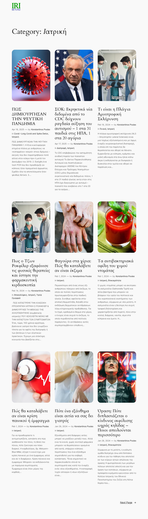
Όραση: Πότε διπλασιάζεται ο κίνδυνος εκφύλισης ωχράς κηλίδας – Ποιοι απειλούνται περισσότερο (115, 423)
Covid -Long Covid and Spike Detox (31, 133)
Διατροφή (61, 148)
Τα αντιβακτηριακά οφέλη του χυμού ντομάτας (116, 266)
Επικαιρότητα (114, 280)
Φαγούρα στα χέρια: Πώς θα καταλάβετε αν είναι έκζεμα (73, 266)
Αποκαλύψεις (20, 295)
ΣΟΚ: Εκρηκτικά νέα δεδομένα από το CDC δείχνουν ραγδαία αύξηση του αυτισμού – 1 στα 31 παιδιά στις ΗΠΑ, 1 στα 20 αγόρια (73, 123)
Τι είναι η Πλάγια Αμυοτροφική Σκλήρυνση (114, 114)
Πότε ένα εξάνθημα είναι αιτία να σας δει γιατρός (74, 416)
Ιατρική (15, 137)
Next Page (128, 502)
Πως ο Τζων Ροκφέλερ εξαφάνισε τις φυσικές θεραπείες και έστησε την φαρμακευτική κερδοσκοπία (31, 273)
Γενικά (103, 129)
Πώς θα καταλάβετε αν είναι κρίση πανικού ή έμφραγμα (30, 416)
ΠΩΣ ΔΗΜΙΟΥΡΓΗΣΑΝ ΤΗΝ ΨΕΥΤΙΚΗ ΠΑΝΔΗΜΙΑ (29, 116)
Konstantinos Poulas (40, 129)
